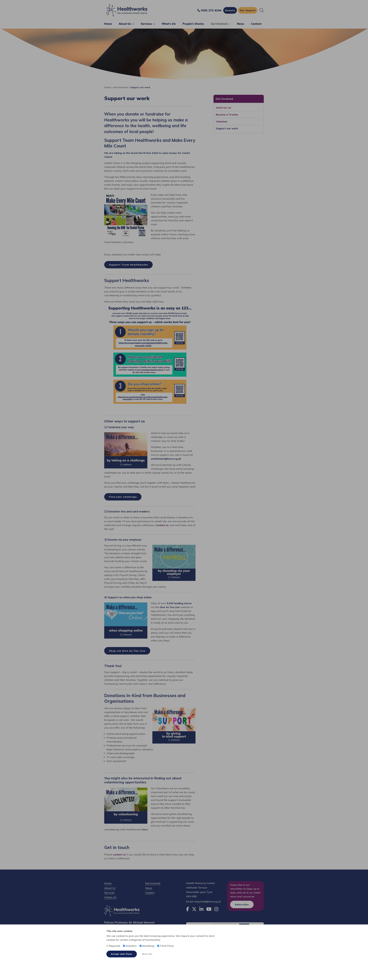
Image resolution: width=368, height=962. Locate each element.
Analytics (131, 945)
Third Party (166, 945)
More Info (147, 954)
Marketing (147, 945)
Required (114, 945)
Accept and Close (121, 954)
